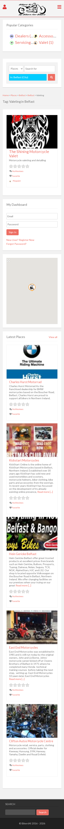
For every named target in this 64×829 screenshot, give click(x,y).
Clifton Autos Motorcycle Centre (31, 741)
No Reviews (17, 171)
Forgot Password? (16, 243)
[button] (32, 287)
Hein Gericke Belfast (22, 554)
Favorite (16, 176)
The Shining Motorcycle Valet (29, 153)
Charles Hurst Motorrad (25, 382)
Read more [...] (45, 491)
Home (6, 95)
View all (53, 337)
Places (14, 95)
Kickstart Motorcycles (24, 460)
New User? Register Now (20, 239)
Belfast (22, 95)
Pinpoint (17, 180)
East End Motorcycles (23, 647)
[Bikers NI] (32, 14)
